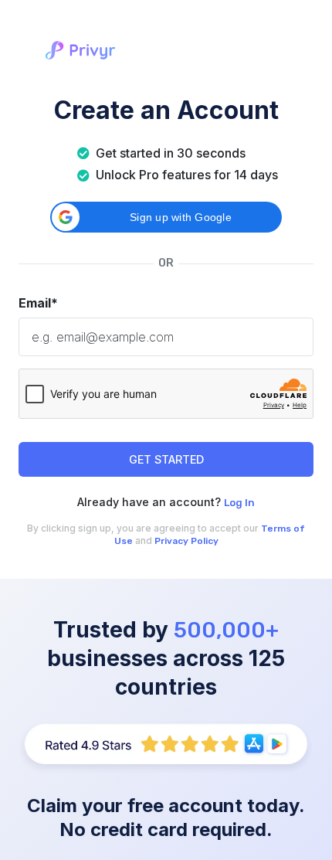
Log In (239, 502)
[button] (166, 217)
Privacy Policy (186, 540)
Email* (38, 303)
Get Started (166, 459)
